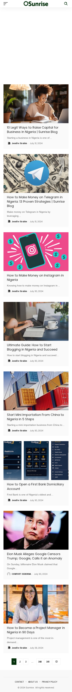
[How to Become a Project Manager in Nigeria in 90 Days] (36, 604)
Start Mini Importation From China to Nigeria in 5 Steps (35, 417)
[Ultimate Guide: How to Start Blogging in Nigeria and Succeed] (36, 321)
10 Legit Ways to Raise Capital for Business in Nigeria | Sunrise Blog (33, 129)
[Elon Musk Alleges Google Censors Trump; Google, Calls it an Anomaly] (36, 530)
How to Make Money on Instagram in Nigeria (35, 277)
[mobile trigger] (6, 3)
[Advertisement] (36, 43)
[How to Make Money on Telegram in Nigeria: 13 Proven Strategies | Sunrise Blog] (36, 173)
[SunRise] (36, 3)
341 (47, 661)
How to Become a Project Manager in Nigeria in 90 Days (36, 630)
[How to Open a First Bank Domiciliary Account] (36, 460)
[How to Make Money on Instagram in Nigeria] (36, 251)
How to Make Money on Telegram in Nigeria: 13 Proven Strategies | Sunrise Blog (36, 201)
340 (39, 661)
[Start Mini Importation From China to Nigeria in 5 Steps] (36, 390)
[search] (66, 3)
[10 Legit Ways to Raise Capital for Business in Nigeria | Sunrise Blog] (36, 103)
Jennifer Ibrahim (19, 143)
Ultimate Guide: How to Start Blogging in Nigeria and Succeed (32, 347)
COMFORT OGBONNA (21, 574)
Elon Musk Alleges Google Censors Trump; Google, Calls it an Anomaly (34, 556)
